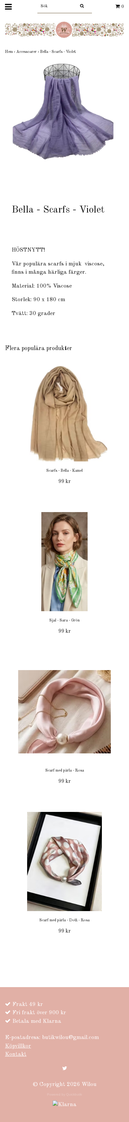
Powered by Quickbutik (64, 1094)
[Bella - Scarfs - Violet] (64, 128)
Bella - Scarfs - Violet (58, 52)
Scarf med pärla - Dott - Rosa (64, 920)
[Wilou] (64, 29)
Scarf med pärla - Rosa (64, 771)
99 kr (64, 481)
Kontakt (15, 1054)
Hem (10, 52)
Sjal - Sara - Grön (64, 620)
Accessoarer (28, 52)
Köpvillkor (18, 1046)
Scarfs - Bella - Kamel (64, 471)
